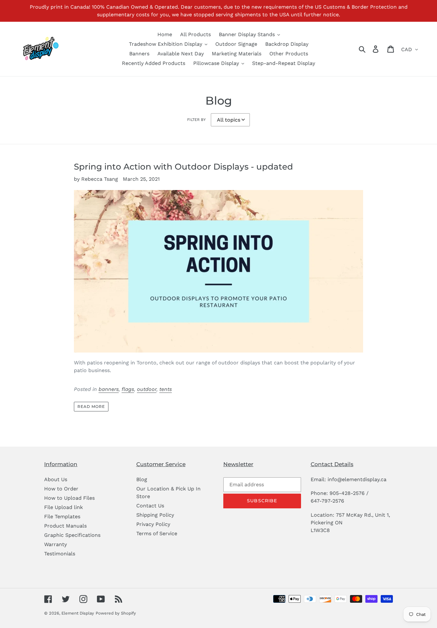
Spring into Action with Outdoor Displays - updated (183, 167)
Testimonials (59, 554)
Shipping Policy (155, 515)
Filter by (196, 119)
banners (109, 389)
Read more (91, 406)
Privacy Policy (153, 524)
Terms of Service (156, 533)
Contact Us (150, 506)
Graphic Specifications (72, 535)
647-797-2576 (327, 501)
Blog (141, 479)
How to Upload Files (69, 498)
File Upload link (63, 507)
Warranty (55, 544)
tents (165, 389)
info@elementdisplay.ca (357, 479)
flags (128, 389)
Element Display (77, 613)
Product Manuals (65, 526)
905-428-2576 (347, 493)
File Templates (62, 516)
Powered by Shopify (116, 613)
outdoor (146, 389)
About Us (55, 479)
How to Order (61, 489)
